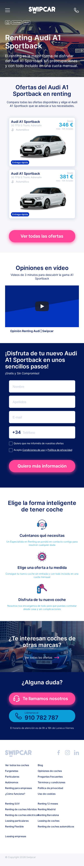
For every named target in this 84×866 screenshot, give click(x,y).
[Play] (42, 306)
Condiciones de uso (33, 449)
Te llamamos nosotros (45, 698)
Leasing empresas (15, 836)
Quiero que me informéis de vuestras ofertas (39, 443)
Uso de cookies (46, 793)
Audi (26, 22)
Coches (17, 22)
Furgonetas (11, 770)
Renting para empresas (18, 788)
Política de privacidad (60, 449)
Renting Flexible (14, 826)
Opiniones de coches (50, 770)
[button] (42, 12)
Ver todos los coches (17, 765)
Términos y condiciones (51, 782)
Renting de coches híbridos (20, 809)
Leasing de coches (48, 820)
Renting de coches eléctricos (20, 815)
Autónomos (11, 782)
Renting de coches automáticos (52, 826)
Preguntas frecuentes (50, 776)
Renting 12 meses (48, 803)
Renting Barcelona (48, 815)
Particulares (12, 776)
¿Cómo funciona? (15, 793)
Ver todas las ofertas (42, 236)
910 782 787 (76, 10)
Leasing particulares (17, 820)
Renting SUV (12, 803)
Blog (40, 765)
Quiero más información (42, 466)
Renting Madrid (47, 809)
